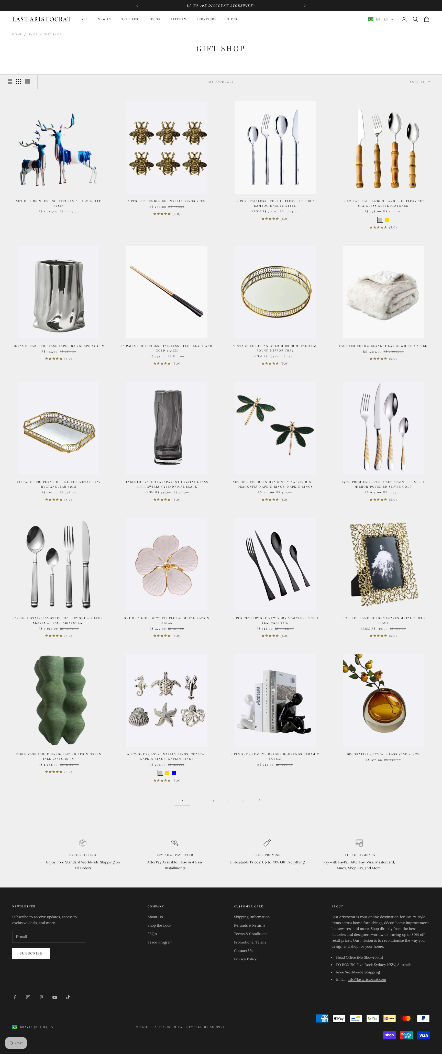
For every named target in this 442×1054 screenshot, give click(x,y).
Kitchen (179, 19)
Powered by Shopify (205, 1027)
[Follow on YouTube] (54, 997)
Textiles (130, 19)
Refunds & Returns (249, 925)
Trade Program (160, 942)
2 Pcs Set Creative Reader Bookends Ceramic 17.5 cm (275, 756)
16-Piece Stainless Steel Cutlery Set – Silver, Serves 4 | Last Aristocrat (58, 620)
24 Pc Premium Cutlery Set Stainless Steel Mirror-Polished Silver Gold (383, 484)
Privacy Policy (245, 959)
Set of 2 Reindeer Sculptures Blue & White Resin (58, 203)
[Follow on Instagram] (28, 997)
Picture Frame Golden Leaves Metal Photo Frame (383, 620)
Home (17, 34)
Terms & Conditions (250, 933)
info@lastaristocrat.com (367, 979)
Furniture (207, 19)
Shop (32, 34)
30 (244, 800)
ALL (84, 19)
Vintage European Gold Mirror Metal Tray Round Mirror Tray (275, 348)
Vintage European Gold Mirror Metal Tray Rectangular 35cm (59, 484)
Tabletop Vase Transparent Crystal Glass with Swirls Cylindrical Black (167, 484)
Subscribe (31, 953)
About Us (155, 917)
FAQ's (152, 933)
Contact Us (243, 950)
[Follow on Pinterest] (41, 997)
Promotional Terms (250, 942)
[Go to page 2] (259, 800)
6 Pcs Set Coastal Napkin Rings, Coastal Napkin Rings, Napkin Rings (166, 756)
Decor (155, 19)
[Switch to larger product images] (10, 82)
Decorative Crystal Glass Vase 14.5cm (383, 754)
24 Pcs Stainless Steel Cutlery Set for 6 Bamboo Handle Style (275, 203)
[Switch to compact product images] (27, 82)
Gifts (232, 19)
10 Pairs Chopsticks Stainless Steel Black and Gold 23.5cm (167, 348)
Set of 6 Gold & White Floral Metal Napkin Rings (167, 620)
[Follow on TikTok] (68, 997)
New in (104, 19)
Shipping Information (252, 917)
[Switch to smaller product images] (18, 82)
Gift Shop (52, 34)
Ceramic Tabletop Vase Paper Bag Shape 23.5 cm (58, 346)
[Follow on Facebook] (14, 997)
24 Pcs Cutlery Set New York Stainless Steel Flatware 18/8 (275, 620)
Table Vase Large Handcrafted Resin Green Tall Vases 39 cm (59, 756)
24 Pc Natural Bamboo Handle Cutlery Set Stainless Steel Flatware (383, 203)
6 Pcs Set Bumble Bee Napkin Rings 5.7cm (167, 201)
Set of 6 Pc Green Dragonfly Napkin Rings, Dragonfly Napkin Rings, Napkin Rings (275, 484)
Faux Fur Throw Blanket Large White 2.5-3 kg (383, 346)
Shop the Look (159, 925)
